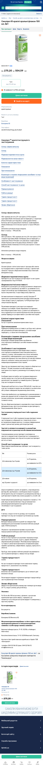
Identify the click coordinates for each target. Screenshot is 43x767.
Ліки (10, 18)
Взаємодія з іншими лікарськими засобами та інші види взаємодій (21, 176)
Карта (19, 29)
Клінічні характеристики (11, 163)
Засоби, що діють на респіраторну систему (25, 18)
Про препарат (6, 29)
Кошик (21, 764)
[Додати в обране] (40, 35)
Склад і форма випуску (10, 147)
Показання (5, 167)
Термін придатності (9, 197)
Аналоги (26, 29)
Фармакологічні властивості (12, 159)
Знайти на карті (22, 101)
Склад (3, 151)
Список (29, 764)
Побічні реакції (7, 193)
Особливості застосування (12, 181)
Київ (11, 66)
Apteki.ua (4, 18)
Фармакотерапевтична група (12, 155)
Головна (5, 764)
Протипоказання (7, 171)
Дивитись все (24, 666)
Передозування (7, 189)
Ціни (14, 29)
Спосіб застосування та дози (13, 185)
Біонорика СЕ (5, 123)
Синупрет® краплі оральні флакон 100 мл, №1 (19, 653)
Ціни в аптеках (22, 95)
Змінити (39, 14)
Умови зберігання (8, 205)
